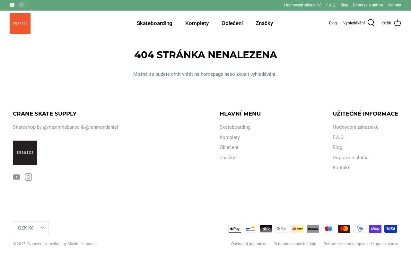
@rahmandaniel (101, 127)
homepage (212, 74)
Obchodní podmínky (248, 244)
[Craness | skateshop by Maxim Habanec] (20, 23)
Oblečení (232, 23)
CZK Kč (26, 228)
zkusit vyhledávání (256, 74)
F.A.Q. (331, 5)
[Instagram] (21, 5)
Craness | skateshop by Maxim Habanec (61, 244)
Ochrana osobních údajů (295, 244)
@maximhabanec (61, 127)
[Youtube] (12, 5)
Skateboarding (154, 23)
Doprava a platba (368, 5)
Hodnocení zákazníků (303, 5)
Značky (264, 23)
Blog (344, 5)
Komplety (197, 23)
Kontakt (394, 5)
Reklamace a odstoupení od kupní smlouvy (361, 244)
